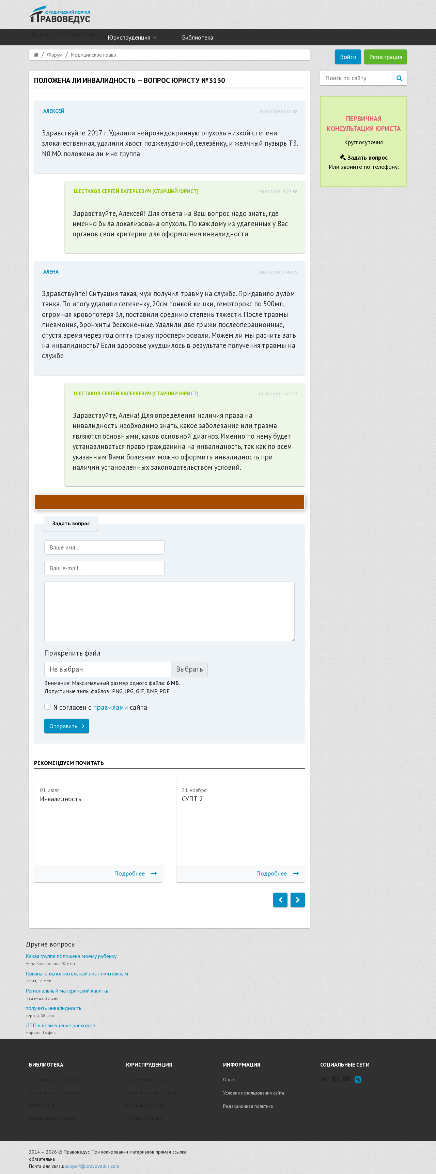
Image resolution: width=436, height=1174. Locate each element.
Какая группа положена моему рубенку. (72, 956)
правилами (110, 707)
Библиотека (197, 37)
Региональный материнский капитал (68, 990)
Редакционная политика (248, 1106)
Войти (348, 57)
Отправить (64, 726)
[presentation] (280, 900)
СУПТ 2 (192, 799)
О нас (229, 1079)
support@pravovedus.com (92, 1166)
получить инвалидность (53, 1007)
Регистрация (385, 57)
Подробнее (129, 873)
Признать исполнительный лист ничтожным (77, 973)
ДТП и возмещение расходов (60, 1025)
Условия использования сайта (253, 1093)
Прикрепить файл (72, 653)
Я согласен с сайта (100, 707)
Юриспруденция (129, 37)
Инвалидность (60, 799)
